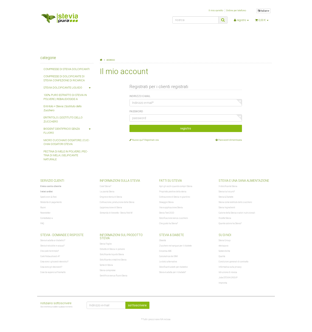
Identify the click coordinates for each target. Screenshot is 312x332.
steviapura (223, 246)
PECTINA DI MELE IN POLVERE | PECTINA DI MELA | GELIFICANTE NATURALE (66, 155)
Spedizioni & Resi (48, 197)
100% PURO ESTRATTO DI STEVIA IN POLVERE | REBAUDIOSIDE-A (65, 97)
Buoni (43, 207)
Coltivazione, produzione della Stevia (117, 202)
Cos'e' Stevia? (105, 186)
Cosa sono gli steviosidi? (51, 267)
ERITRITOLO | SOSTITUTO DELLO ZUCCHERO (63, 119)
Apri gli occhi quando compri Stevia (175, 186)
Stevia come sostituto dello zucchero (235, 202)
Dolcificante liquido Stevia (112, 254)
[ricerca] (223, 20)
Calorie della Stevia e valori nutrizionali (237, 213)
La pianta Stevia (107, 191)
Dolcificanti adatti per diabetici (173, 267)
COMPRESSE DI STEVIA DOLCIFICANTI (67, 69)
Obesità (162, 240)
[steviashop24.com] (76, 19)
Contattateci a (46, 218)
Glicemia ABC (165, 251)
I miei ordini (46, 191)
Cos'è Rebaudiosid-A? (50, 256)
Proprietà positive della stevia (172, 191)
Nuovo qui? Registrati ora (145, 140)
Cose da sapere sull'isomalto (53, 272)
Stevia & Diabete (226, 197)
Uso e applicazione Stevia (171, 207)
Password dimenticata (230, 140)
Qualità (222, 256)
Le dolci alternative (168, 261)
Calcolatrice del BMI (168, 256)
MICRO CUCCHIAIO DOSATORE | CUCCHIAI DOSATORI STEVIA (67, 142)
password (136, 111)
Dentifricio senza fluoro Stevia (113, 275)
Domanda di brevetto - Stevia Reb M (116, 213)
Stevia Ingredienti (227, 207)
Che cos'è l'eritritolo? (49, 251)
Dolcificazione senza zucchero (173, 218)
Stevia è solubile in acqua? (52, 246)
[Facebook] (269, 304)
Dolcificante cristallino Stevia (113, 260)
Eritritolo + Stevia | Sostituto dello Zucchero (63, 108)
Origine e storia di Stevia (111, 197)
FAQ (42, 223)
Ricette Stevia (225, 218)
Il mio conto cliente (50, 186)
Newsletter (45, 213)
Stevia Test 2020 (166, 213)
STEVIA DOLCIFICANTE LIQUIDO (63, 87)
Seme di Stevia (106, 265)
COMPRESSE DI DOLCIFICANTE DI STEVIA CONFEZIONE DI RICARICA (64, 78)
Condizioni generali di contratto (233, 261)
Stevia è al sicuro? (227, 191)
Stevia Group (224, 240)
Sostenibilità (224, 251)
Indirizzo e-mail (139, 96)
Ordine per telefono (236, 10)
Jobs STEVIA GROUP (228, 277)
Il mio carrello (216, 10)
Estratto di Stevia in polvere (112, 249)
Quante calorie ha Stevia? (230, 223)
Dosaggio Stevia (166, 202)
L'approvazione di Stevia (111, 207)
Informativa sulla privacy (230, 267)
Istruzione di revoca (228, 272)
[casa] (101, 59)
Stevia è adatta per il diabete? (172, 272)
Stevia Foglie (106, 244)
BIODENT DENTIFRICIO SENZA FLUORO (62, 130)
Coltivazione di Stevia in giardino (174, 197)
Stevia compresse (107, 270)
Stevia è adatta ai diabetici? (52, 240)
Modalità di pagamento (51, 202)
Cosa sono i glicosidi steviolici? (54, 261)
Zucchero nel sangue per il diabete (175, 246)
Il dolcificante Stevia (228, 186)
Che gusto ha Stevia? (168, 223)
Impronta (223, 283)
